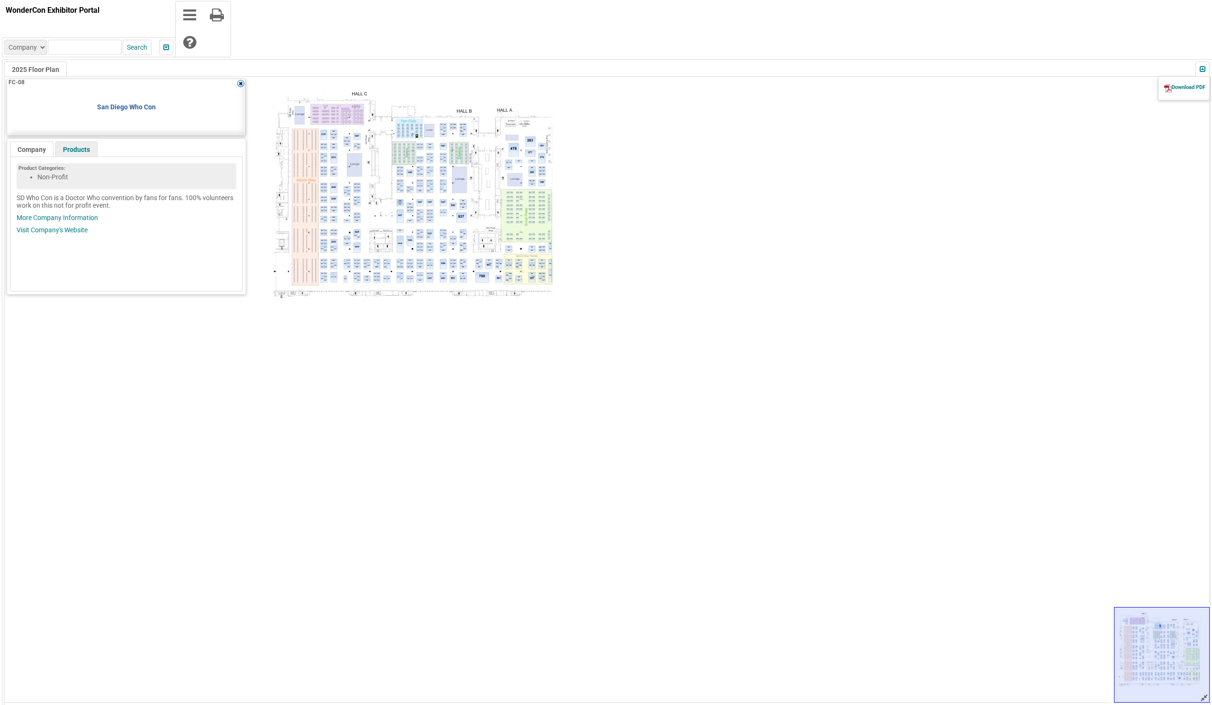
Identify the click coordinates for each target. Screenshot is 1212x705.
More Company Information (57, 217)
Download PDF (1188, 87)
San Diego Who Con (126, 107)
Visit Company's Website (52, 230)
